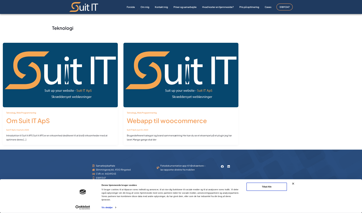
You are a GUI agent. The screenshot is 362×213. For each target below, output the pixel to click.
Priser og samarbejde (185, 7)
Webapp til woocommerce (167, 120)
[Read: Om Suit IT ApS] (60, 74)
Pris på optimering (249, 7)
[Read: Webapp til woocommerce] (180, 74)
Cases (268, 7)
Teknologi (10, 112)
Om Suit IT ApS (28, 120)
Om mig (145, 7)
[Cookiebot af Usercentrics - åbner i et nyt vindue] (82, 207)
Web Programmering (26, 112)
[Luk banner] (293, 184)
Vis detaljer (107, 207)
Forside (131, 7)
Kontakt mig (161, 7)
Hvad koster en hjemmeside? (218, 7)
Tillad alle (267, 186)
